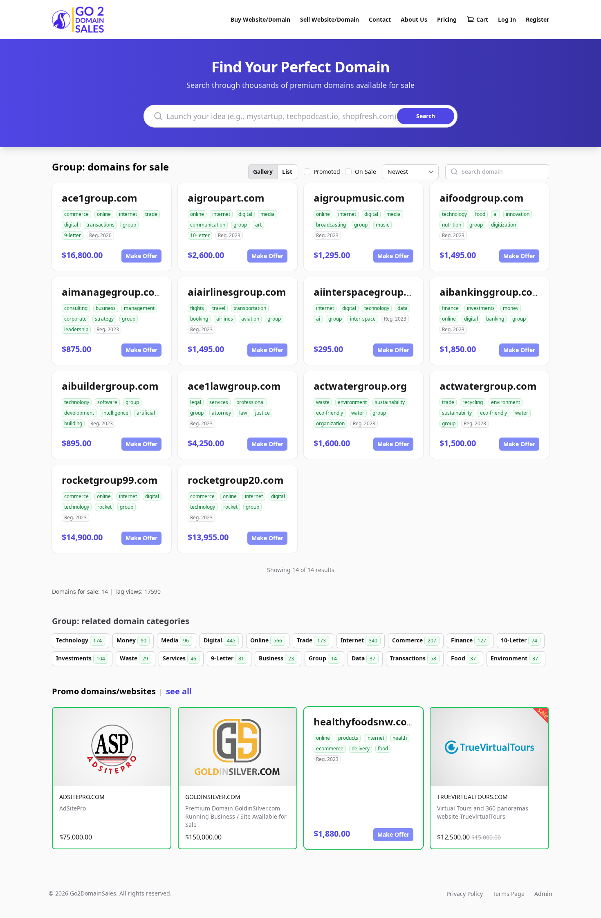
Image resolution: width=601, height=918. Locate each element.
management (139, 308)
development (79, 412)
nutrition (451, 224)
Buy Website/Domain (260, 19)
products (348, 737)
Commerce (414, 640)
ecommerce (329, 748)
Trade (311, 640)
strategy (104, 318)
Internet (359, 640)
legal (195, 402)
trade (151, 214)
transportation (249, 308)
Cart (482, 19)
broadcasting (331, 224)
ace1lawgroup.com (234, 386)
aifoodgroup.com (482, 197)
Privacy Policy (464, 894)
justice (262, 412)
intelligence (115, 412)
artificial (146, 412)
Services (179, 658)
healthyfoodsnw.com (365, 721)
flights (197, 308)
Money (131, 640)
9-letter (72, 235)
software (107, 402)
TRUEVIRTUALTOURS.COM (472, 797)
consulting (75, 308)
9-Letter (227, 658)
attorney (221, 412)
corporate (75, 318)
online (104, 214)
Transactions (413, 658)
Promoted (327, 171)
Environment (514, 658)
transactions (100, 224)
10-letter (200, 235)
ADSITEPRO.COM (82, 797)
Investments (80, 658)
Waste (134, 658)
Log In (507, 19)
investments (481, 308)
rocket (104, 506)
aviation (250, 318)
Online (266, 640)
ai (495, 214)
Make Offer (141, 256)
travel (218, 308)
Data (363, 658)
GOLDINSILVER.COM (212, 797)
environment (352, 402)
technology (454, 214)
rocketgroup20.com (236, 480)
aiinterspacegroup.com (370, 292)
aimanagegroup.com (113, 292)
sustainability (390, 402)
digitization (503, 224)
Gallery (263, 171)
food (480, 214)
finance (450, 308)
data (402, 308)
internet (128, 214)
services (218, 402)
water (357, 412)
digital (71, 224)
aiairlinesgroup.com (237, 292)
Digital (219, 640)
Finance (468, 640)
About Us (414, 19)
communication (207, 224)
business (106, 308)
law (243, 412)
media (267, 214)
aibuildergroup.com (110, 386)
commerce (76, 214)
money (510, 308)
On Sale (365, 171)
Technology (79, 640)
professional (250, 402)
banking (495, 318)
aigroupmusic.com (359, 197)
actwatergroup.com (488, 386)
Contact (380, 19)
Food (463, 658)
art (258, 224)
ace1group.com (99, 197)
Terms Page (509, 894)
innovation (517, 214)
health (399, 737)
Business (276, 658)
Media (175, 640)
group (129, 224)
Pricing (447, 19)
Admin (543, 894)
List (287, 171)
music (382, 224)
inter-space (363, 318)
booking (199, 318)
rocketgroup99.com (110, 480)
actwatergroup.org (360, 386)
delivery (361, 748)
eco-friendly (329, 412)
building (73, 423)
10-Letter (519, 640)
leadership (76, 329)
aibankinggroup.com (491, 292)
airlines (224, 318)
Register (537, 19)
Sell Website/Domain (329, 19)
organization (330, 423)
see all (179, 691)
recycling (472, 402)
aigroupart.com (226, 197)
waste (323, 402)
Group (323, 658)
